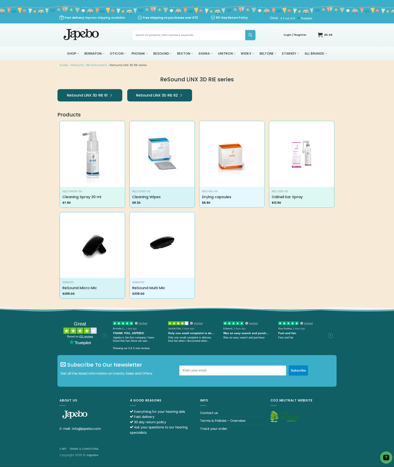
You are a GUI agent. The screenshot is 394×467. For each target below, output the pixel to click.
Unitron (225, 53)
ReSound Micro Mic (79, 287)
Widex (246, 53)
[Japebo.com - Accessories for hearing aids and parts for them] (82, 35)
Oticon (116, 53)
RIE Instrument (96, 65)
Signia (204, 53)
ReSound (161, 53)
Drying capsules (216, 196)
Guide (64, 65)
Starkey (289, 53)
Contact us (209, 413)
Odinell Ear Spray (287, 196)
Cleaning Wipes (146, 196)
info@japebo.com (86, 428)
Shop (71, 53)
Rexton (183, 53)
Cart (63, 449)
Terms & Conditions (84, 449)
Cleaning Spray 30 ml (81, 196)
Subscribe (298, 370)
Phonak (138, 53)
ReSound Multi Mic (148, 287)
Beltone (267, 53)
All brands (314, 53)
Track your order (213, 428)
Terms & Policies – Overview (222, 420)
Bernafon (93, 53)
